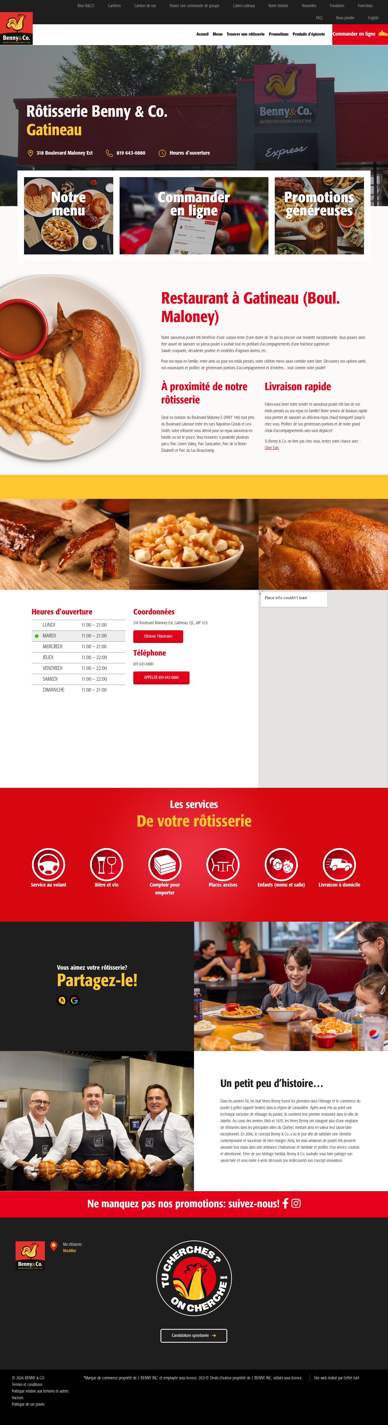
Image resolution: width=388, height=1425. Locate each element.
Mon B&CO (86, 6)
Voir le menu (66, 239)
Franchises (365, 6)
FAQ (319, 18)
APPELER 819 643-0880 (161, 678)
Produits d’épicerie (309, 34)
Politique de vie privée (28, 1405)
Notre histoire (278, 6)
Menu (218, 34)
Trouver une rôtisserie (246, 34)
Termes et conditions (27, 1385)
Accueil (202, 34)
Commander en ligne (192, 239)
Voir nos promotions (317, 239)
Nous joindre (345, 18)
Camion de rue (145, 6)
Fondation (337, 6)
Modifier (69, 1251)
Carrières (114, 6)
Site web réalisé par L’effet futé (336, 1378)
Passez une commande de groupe (194, 6)
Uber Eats (272, 448)
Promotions (278, 34)
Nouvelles (309, 6)
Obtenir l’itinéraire (158, 636)
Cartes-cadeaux (244, 6)
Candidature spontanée (192, 1336)
